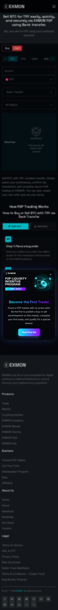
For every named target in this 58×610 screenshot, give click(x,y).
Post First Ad (29, 332)
